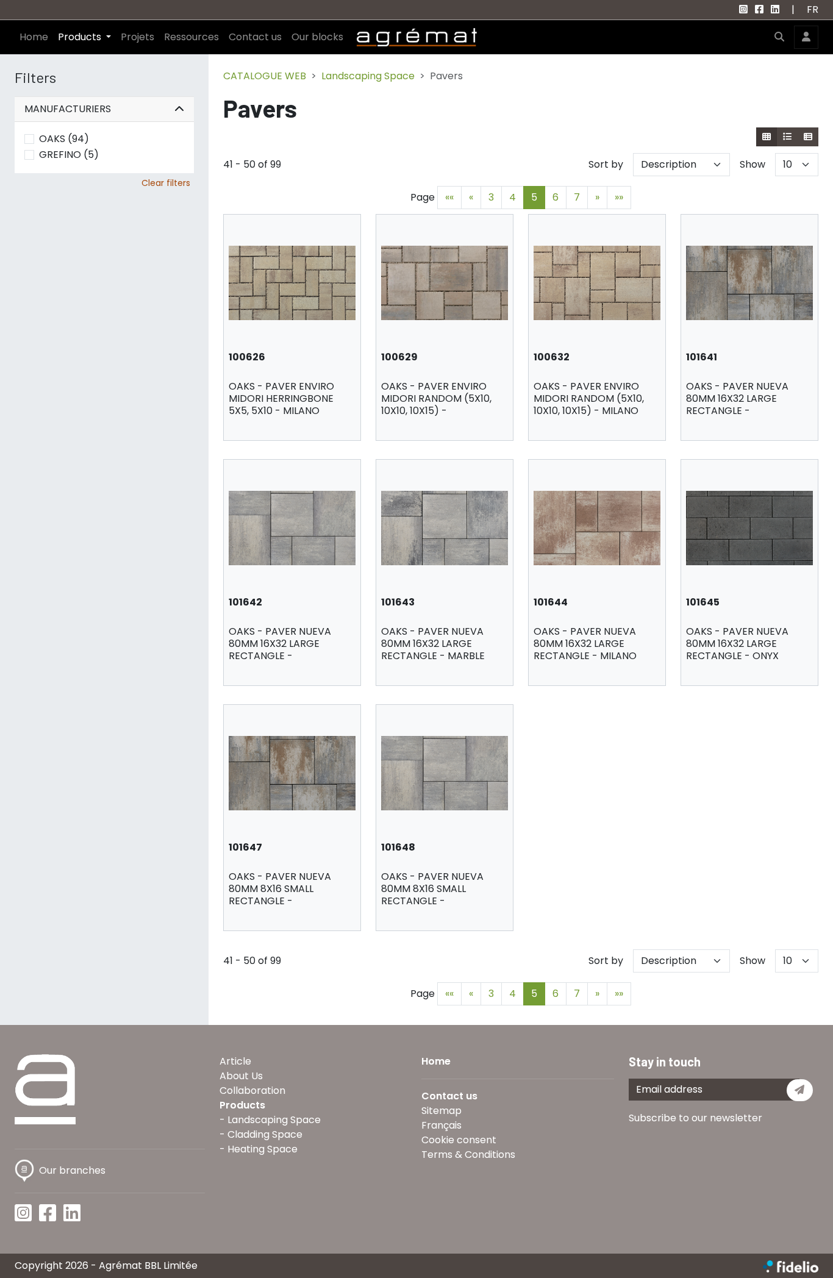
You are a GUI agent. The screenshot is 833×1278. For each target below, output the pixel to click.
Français (441, 1125)
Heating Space (262, 1149)
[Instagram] (743, 9)
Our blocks (317, 37)
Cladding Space (264, 1134)
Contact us (255, 37)
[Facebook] (759, 9)
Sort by (605, 164)
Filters (35, 77)
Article (235, 1061)
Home (34, 37)
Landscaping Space (368, 76)
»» (619, 197)
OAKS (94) (64, 139)
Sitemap (441, 1111)
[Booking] (807, 136)
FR (812, 9)
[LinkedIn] (775, 9)
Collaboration (252, 1090)
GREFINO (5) (69, 155)
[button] (779, 37)
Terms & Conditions (468, 1155)
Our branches (72, 1170)
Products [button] (81, 37)
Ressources (191, 37)
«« (449, 197)
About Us (241, 1076)
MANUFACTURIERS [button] (67, 109)
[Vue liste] (787, 136)
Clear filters (165, 183)
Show (752, 164)
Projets (137, 37)
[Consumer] (767, 136)
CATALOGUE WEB (264, 76)
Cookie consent (458, 1140)
